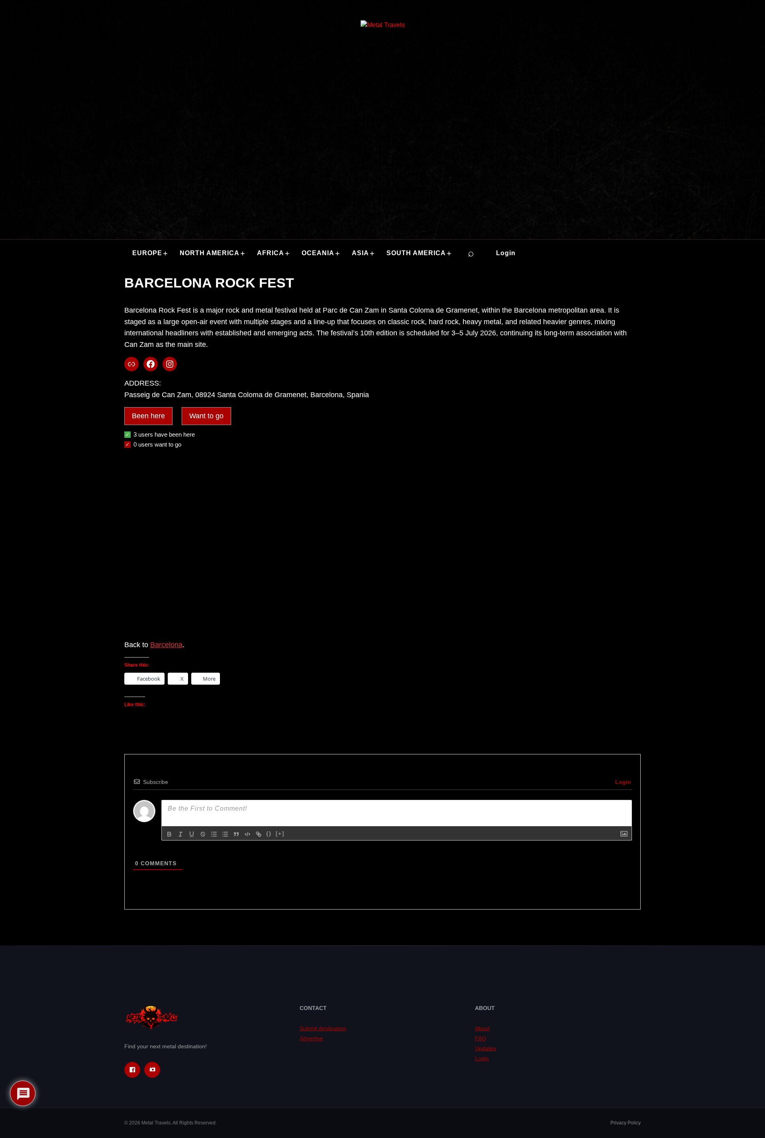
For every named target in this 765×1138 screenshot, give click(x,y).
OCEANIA (318, 253)
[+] (280, 834)
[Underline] (191, 834)
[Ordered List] (214, 834)
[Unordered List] (225, 834)
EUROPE (147, 253)
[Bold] (169, 834)
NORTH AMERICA (209, 253)
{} (269, 834)
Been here (148, 416)
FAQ (480, 1038)
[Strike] (202, 834)
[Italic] (180, 834)
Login (506, 253)
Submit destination (323, 1028)
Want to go (206, 416)
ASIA (360, 253)
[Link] (258, 834)
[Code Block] (247, 834)
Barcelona (166, 645)
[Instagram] (152, 1070)
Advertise (311, 1038)
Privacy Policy (625, 1123)
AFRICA (270, 253)
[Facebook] (132, 1070)
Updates (485, 1048)
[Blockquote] (236, 834)
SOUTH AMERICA (416, 253)
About (482, 1028)
